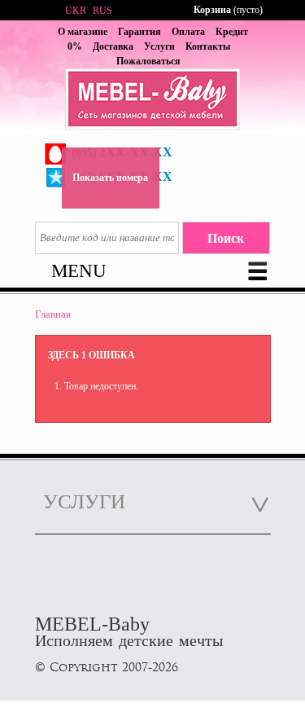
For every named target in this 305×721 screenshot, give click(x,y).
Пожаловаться (148, 61)
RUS (102, 10)
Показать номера (110, 177)
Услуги (159, 46)
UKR (75, 10)
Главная (53, 314)
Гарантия (139, 31)
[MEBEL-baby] (153, 101)
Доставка (113, 46)
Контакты (207, 46)
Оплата (188, 31)
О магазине (82, 31)
